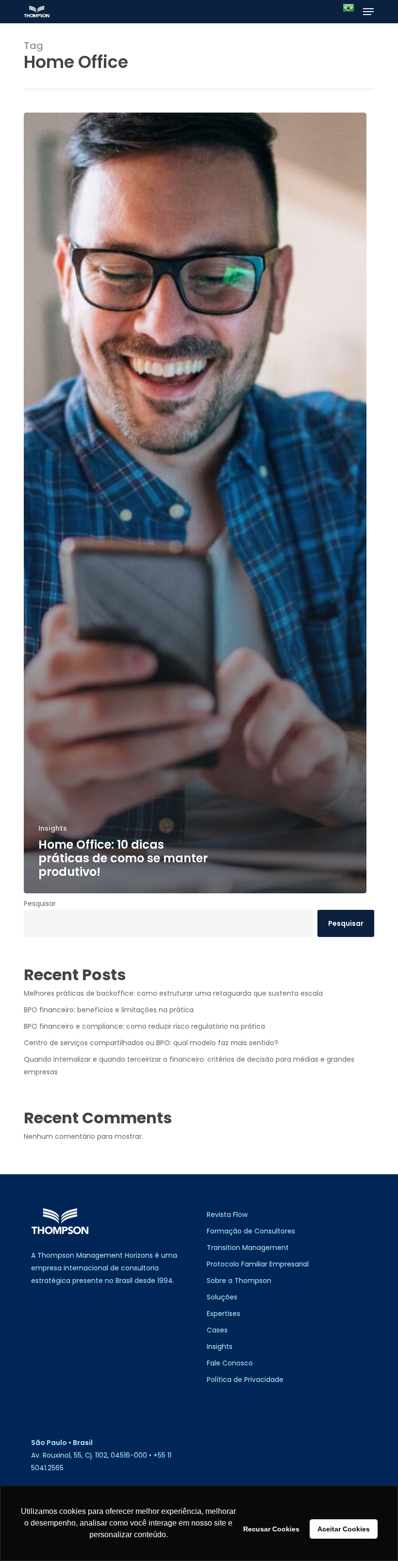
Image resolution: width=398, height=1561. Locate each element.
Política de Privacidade (245, 1379)
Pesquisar (40, 903)
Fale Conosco (230, 1363)
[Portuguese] (348, 12)
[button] (368, 11)
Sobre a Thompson (239, 1280)
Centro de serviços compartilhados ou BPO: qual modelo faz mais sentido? (151, 1043)
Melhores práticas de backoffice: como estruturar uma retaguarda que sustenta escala (173, 993)
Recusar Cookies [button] (271, 1529)
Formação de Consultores (251, 1231)
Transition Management (248, 1247)
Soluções (222, 1297)
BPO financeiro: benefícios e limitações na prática (109, 1010)
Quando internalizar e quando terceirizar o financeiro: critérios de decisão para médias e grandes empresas (189, 1065)
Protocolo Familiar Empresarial (258, 1264)
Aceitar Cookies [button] (343, 1529)
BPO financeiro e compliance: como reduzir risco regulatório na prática (144, 1026)
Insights (52, 828)
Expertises (223, 1313)
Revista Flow (227, 1214)
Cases (217, 1330)
